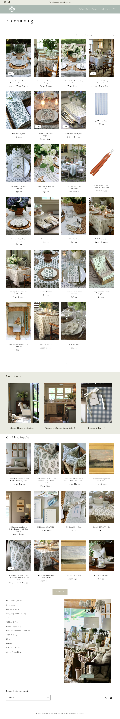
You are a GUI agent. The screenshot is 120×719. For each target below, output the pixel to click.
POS (63, 713)
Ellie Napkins (74, 239)
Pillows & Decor (12, 609)
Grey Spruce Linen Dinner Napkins (18, 345)
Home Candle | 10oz (101, 575)
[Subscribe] (47, 697)
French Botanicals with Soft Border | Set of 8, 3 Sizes (19, 480)
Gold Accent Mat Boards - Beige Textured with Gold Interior (18, 529)
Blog (8, 639)
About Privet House (14, 652)
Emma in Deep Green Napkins (18, 240)
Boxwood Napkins (18, 134)
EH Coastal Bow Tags (74, 527)
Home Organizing (13, 626)
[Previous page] (53, 363)
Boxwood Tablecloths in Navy (46, 82)
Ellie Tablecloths (101, 239)
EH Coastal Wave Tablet (46, 527)
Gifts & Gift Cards (13, 647)
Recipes (9, 643)
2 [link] (66, 363)
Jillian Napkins (46, 239)
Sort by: (77, 35)
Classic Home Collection (22, 428)
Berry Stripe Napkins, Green (46, 187)
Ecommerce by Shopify (76, 713)
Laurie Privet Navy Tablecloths (101, 82)
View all (60, 591)
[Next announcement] (81, 2)
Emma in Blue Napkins (73, 134)
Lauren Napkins (46, 292)
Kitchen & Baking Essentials (59, 428)
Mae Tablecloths (46, 344)
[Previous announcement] (38, 2)
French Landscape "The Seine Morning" (101, 480)
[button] (5, 9)
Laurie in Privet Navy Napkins (74, 293)
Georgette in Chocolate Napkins (101, 293)
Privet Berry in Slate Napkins (18, 187)
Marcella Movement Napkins (46, 134)
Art (7, 618)
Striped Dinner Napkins (101, 121)
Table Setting (11, 635)
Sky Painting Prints (74, 575)
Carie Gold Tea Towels (101, 527)
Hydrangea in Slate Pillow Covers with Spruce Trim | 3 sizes (19, 577)
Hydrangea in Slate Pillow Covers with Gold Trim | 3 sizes (46, 481)
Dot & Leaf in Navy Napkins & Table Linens (18, 82)
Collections (11, 605)
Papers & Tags (95, 428)
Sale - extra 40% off (14, 601)
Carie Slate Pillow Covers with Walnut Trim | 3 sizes (73, 480)
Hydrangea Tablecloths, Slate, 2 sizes (46, 576)
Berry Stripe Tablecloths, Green (74, 82)
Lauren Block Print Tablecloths (74, 187)
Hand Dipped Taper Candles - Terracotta (101, 186)
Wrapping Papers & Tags (16, 613)
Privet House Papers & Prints (51, 713)
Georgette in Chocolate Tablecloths (18, 293)
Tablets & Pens (12, 622)
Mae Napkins (74, 344)
